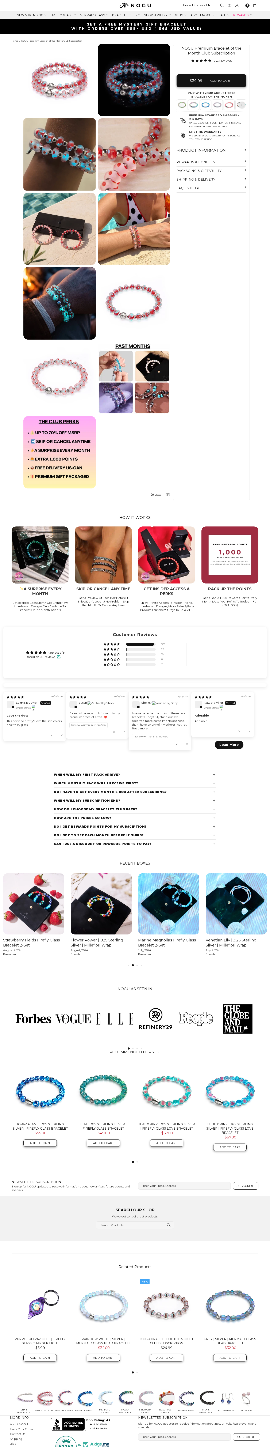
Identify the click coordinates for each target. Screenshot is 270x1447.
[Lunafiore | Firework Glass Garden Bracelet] (193, 105)
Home (15, 40)
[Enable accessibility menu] (247, 5)
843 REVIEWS (222, 60)
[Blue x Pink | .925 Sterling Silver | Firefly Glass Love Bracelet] (229, 1144)
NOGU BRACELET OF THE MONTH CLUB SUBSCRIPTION (166, 1395)
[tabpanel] (193, 104)
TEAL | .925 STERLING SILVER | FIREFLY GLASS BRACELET (103, 1180)
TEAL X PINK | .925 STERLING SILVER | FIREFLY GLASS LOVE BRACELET (166, 1180)
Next (242, 105)
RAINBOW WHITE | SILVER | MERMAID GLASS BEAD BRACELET (103, 1395)
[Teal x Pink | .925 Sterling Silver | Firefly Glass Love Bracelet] (166, 1144)
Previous (181, 105)
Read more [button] (146, 766)
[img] (15, 734)
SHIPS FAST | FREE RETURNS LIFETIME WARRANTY (137, 26)
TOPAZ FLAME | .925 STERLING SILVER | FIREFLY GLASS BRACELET (40, 1180)
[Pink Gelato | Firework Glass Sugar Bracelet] (217, 105)
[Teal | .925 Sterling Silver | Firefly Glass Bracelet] (103, 1144)
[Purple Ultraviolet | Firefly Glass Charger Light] (40, 1359)
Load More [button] (135, 799)
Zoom (158, 495)
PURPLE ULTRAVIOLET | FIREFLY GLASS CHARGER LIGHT (40, 1395)
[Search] (222, 5)
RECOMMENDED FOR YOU (135, 1106)
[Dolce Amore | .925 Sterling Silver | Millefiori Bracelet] (229, 105)
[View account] (237, 5)
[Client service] (229, 5)
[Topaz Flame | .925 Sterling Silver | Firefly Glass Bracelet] (40, 1144)
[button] (112, 644)
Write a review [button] (225, 654)
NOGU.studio (135, 5)
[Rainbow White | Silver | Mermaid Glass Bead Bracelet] (103, 1359)
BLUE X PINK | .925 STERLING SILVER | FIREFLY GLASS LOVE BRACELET (230, 1182)
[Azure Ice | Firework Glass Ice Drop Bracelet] (205, 105)
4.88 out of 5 (56, 652)
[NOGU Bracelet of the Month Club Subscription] (166, 1359)
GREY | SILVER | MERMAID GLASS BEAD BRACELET (230, 1395)
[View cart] (255, 5)
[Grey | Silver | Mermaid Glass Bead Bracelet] (229, 1359)
